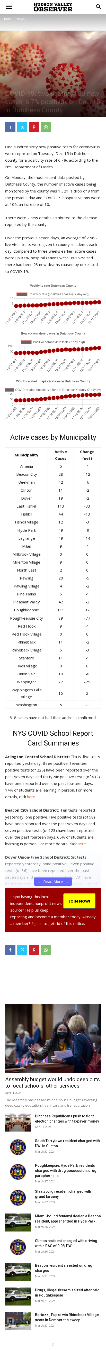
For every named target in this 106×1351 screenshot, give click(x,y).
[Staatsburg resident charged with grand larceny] (18, 1198)
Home (7, 19)
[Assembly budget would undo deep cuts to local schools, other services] (53, 1038)
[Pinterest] (34, 127)
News (20, 19)
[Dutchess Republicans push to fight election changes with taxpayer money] (18, 1123)
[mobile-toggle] (9, 7)
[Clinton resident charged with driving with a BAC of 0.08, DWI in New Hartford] (18, 1247)
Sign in (36, 923)
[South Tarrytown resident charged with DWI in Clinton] (18, 1147)
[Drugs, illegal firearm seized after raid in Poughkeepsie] (18, 1297)
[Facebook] (10, 127)
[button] (99, 7)
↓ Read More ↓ (53, 881)
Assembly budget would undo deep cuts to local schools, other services (52, 1082)
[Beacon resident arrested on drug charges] (18, 1272)
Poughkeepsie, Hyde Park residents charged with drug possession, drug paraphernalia (65, 1170)
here (31, 796)
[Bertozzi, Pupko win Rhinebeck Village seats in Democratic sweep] (18, 1321)
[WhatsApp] (46, 127)
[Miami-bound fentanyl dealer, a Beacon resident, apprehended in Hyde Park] (18, 1222)
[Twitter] (22, 127)
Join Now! (79, 901)
